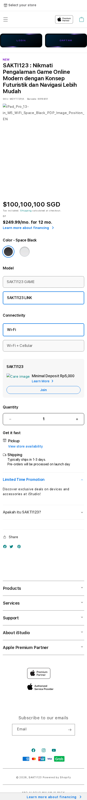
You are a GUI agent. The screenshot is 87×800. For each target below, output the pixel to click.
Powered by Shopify (57, 777)
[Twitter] (12, 547)
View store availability (25, 446)
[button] (43, 480)
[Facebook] (6, 547)
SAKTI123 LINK (19, 298)
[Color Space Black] (8, 251)
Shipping (26, 210)
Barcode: (32, 98)
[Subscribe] (69, 729)
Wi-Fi (11, 329)
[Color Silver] (24, 252)
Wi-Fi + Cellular (20, 345)
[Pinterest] (20, 547)
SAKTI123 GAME (21, 282)
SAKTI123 (35, 777)
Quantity (10, 407)
